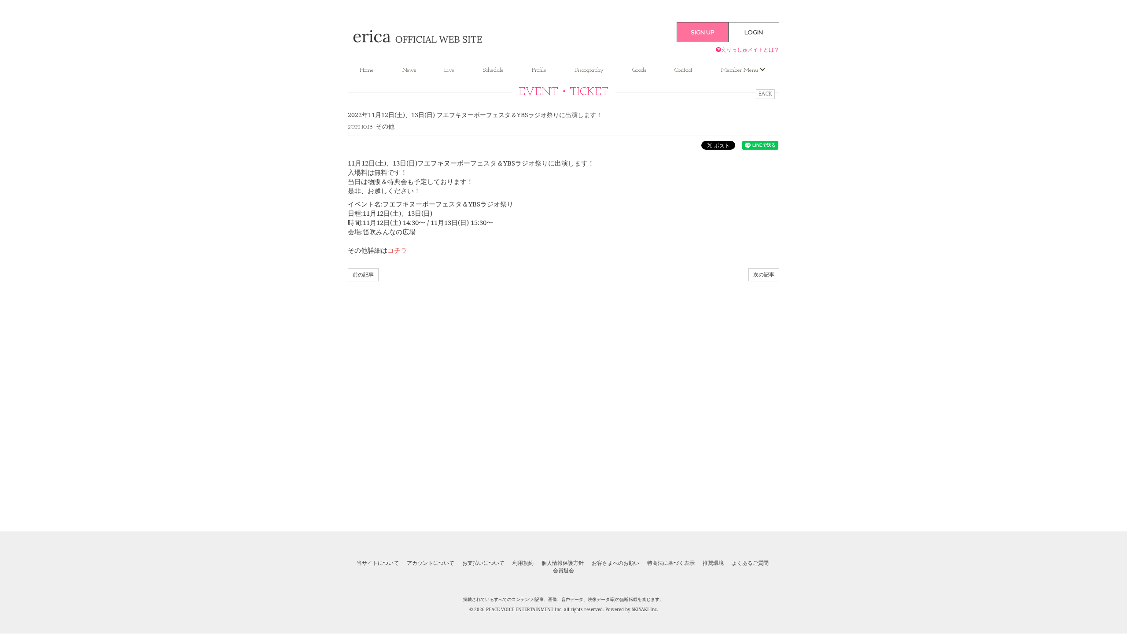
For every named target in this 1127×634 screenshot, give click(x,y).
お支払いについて (483, 563)
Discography (589, 70)
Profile (539, 70)
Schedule (493, 70)
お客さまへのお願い (615, 563)
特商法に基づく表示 (671, 563)
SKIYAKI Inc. (645, 609)
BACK (765, 94)
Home (367, 70)
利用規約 (523, 563)
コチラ (397, 250)
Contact (683, 70)
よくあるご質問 (750, 563)
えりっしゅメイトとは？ (750, 49)
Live (449, 70)
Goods (639, 70)
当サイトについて (378, 563)
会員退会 (563, 570)
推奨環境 (713, 563)
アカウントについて (430, 563)
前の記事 (363, 274)
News (409, 70)
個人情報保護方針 (562, 563)
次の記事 (763, 274)
